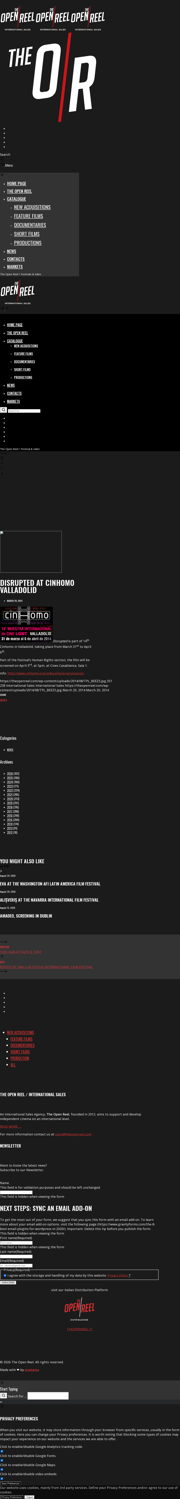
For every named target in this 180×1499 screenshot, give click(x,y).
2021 (9, 794)
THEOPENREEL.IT (79, 1329)
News (10, 750)
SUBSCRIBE (8, 1282)
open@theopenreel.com (73, 1134)
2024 (10, 782)
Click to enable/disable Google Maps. (28, 1465)
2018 (9, 807)
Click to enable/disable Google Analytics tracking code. (41, 1447)
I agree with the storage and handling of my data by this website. (69, 1275)
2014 (10, 824)
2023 (10, 786)
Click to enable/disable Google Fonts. (28, 1456)
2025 (10, 778)
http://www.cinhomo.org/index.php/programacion (46, 673)
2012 (9, 832)
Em (1, 700)
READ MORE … (10, 1126)
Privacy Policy (118, 1275)
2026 (10, 773)
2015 (9, 820)
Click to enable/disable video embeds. (28, 1474)
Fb (4, 700)
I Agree (29, 1497)
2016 (9, 816)
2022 (10, 790)
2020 (10, 799)
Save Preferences (10, 1483)
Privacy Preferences (11, 1497)
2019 (9, 803)
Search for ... (17, 1396)
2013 (9, 828)
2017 (9, 811)
